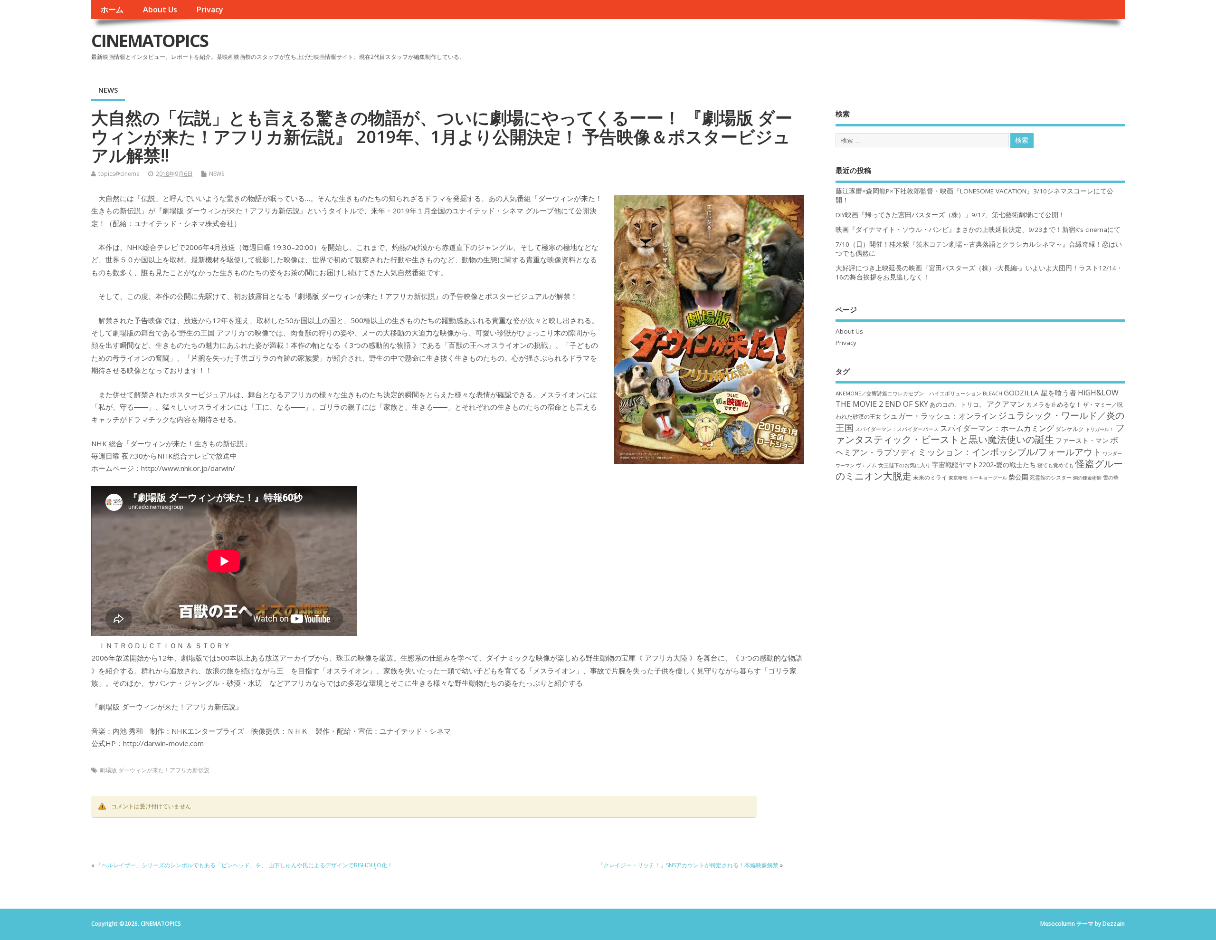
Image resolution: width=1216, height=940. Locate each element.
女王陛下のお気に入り (904, 465)
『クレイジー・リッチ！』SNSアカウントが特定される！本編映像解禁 (688, 865)
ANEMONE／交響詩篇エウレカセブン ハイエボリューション (908, 393)
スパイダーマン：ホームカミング (997, 428)
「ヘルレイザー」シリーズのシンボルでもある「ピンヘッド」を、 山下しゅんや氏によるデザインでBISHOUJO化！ (244, 865)
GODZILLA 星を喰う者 (1040, 392)
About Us (160, 9)
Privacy (209, 9)
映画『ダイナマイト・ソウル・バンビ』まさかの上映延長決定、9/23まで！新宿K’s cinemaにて (978, 229)
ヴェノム (866, 465)
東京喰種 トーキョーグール (978, 477)
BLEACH (992, 393)
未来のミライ (930, 477)
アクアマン (1006, 404)
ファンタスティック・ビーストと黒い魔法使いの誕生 (980, 433)
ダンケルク (1069, 428)
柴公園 (1018, 476)
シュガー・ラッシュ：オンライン (940, 416)
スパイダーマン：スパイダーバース (897, 428)
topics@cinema (119, 174)
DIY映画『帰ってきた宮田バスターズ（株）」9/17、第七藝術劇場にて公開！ (950, 215)
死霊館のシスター (1051, 477)
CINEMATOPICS (149, 40)
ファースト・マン (1082, 440)
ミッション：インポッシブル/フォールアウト (1010, 452)
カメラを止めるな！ (1054, 405)
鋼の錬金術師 (1087, 477)
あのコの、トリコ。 (957, 405)
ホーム (112, 9)
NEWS (108, 90)
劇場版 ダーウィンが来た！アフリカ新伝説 (154, 770)
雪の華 (1111, 477)
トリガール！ (1099, 429)
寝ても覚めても (1055, 465)
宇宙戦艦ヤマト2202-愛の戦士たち (984, 464)
